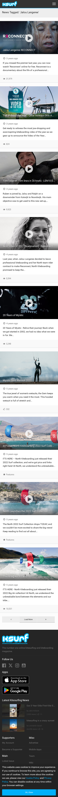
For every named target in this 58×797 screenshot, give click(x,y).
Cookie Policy (32, 778)
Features (9, 474)
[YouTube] (24, 666)
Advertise (33, 742)
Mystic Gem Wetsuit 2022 (17, 380)
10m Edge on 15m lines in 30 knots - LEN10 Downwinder (30, 180)
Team (32, 756)
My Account (8, 742)
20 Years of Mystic (13, 315)
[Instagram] (17, 666)
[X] (11, 666)
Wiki (31, 762)
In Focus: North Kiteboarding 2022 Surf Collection (30, 445)
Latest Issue (8, 761)
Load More (28, 619)
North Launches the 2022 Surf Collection (25, 511)
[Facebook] (4, 666)
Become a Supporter (12, 749)
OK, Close (29, 792)
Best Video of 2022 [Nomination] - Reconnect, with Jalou (30, 246)
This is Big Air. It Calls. (15, 576)
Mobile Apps (35, 749)
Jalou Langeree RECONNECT (19, 50)
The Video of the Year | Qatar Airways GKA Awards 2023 (30, 115)
